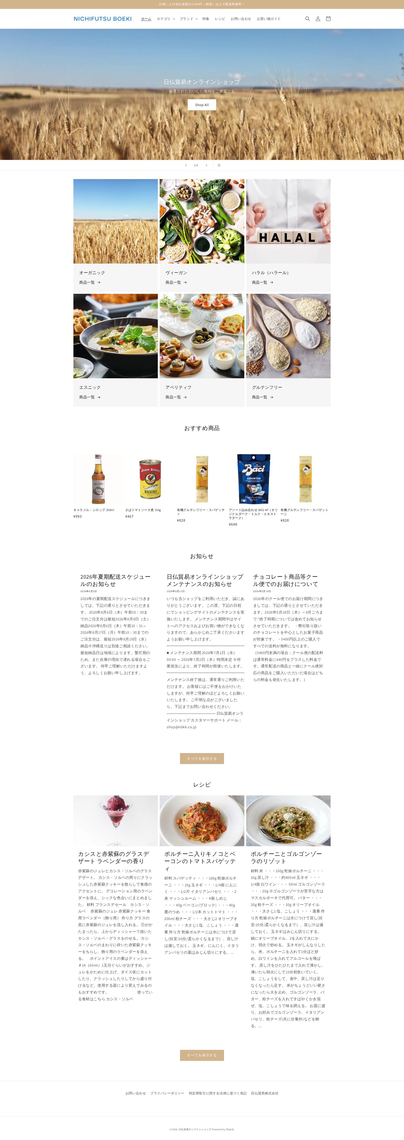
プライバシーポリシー (167, 1093)
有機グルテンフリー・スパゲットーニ (304, 512)
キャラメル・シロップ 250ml (93, 510)
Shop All (206, 105)
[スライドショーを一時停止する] (218, 165)
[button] (165, 19)
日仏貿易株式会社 (264, 1093)
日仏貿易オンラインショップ (195, 1129)
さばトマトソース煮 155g (143, 510)
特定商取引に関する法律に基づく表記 (218, 1093)
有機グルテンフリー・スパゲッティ (201, 512)
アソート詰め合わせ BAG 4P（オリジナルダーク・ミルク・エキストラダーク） (253, 514)
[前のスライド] (186, 165)
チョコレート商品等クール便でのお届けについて (286, 580)
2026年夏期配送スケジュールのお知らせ (115, 580)
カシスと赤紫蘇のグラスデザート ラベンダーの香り (113, 857)
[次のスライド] (206, 165)
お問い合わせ (136, 1093)
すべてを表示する (202, 758)
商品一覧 (87, 282)
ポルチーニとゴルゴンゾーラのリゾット (286, 857)
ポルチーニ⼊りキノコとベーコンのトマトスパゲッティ (200, 861)
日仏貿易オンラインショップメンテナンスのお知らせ (205, 580)
